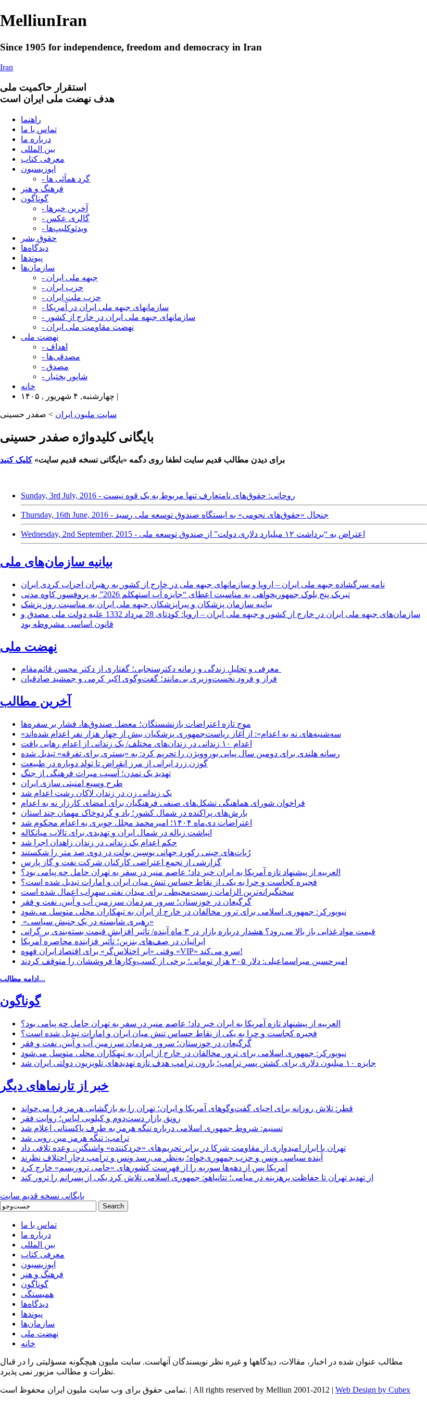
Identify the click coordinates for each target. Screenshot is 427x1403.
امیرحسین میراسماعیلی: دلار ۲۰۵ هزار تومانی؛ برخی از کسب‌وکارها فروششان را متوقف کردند (184, 961)
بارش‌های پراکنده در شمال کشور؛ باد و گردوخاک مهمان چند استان (134, 812)
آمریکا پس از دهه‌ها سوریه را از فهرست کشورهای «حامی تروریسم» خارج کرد (154, 1167)
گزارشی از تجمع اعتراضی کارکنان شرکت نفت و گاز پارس (121, 862)
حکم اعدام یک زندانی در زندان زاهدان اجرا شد (99, 842)
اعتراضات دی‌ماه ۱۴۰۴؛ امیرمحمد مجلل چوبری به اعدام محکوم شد (136, 822)
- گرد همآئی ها (66, 178)
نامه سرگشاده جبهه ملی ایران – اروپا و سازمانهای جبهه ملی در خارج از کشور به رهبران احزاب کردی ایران (203, 584)
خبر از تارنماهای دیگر (54, 1085)
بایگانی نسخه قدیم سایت (42, 1195)
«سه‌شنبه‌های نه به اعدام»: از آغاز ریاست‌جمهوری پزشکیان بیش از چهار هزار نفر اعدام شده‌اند (181, 733)
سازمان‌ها (38, 267)
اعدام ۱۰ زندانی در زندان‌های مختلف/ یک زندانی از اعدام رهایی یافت (136, 743)
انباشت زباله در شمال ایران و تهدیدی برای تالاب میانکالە (116, 832)
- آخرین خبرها (65, 208)
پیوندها (32, 257)
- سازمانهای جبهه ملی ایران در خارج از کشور (118, 317)
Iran (6, 67)
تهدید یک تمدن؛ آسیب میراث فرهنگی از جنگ (96, 773)
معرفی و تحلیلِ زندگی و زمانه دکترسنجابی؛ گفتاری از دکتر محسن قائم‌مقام (151, 668)
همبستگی (37, 1294)
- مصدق (55, 366)
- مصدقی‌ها (61, 356)
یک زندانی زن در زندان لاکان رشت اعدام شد (96, 793)
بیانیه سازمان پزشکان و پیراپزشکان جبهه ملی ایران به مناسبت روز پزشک (146, 604)
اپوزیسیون (38, 168)
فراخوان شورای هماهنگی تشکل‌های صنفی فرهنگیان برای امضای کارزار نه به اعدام (163, 803)
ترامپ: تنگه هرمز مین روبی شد (75, 1138)
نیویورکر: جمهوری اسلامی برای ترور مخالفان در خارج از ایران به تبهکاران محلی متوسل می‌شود (183, 911)
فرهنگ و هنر (42, 188)
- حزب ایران (62, 287)
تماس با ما (39, 129)
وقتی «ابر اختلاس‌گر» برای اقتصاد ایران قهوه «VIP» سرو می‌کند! (132, 951)
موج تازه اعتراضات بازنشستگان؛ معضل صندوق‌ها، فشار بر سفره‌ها (136, 723)
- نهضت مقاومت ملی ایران (88, 327)
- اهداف (55, 346)
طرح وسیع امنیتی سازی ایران (72, 783)
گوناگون (34, 198)
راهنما (31, 119)
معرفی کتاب (43, 159)
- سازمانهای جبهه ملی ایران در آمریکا (105, 307)
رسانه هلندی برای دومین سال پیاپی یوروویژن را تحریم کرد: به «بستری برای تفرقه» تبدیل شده (180, 753)
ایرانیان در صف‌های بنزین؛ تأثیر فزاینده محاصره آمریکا (113, 941)
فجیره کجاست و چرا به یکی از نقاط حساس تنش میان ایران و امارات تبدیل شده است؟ (169, 882)
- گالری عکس (66, 218)
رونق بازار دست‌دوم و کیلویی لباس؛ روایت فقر (101, 1118)
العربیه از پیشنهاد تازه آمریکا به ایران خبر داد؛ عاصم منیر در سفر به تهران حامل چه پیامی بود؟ (181, 872)
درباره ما (36, 139)
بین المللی (38, 149)
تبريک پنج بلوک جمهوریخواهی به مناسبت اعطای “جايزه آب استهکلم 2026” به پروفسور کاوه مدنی (185, 594)
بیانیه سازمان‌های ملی (56, 562)
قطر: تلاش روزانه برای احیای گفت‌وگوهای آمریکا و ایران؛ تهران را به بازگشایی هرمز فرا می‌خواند (187, 1108)
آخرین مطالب (35, 701)
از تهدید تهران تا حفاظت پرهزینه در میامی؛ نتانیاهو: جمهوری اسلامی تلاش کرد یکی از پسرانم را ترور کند (197, 1177)
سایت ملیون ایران (86, 414)
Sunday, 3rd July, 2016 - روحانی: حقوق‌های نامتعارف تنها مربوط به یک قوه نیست (158, 495)
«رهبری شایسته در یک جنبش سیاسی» (87, 921)
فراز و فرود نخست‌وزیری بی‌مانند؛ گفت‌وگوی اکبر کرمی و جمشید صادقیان (149, 678)
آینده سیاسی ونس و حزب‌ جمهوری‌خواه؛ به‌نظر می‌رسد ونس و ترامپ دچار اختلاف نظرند (172, 1157)
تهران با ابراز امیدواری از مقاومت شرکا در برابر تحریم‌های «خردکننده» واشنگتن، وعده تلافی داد (183, 1147)
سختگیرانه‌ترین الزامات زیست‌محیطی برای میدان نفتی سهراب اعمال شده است (157, 891)
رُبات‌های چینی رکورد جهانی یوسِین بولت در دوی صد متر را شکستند (136, 852)
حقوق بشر (39, 238)
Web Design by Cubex (372, 1389)
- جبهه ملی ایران (70, 277)
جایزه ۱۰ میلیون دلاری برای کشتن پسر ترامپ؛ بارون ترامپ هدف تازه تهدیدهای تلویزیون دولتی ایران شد (198, 1063)
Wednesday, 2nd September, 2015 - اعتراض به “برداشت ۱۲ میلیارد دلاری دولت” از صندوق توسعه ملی (193, 534)
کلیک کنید (16, 459)
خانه (28, 386)
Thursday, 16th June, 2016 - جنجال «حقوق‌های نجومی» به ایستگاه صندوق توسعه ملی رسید (175, 514)
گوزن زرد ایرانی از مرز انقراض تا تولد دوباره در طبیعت (114, 763)
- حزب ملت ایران (71, 297)
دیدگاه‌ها (34, 247)
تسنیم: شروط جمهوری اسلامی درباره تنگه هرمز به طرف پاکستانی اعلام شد (152, 1128)
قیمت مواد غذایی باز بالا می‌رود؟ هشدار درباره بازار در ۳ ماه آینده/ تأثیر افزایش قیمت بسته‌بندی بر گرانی (198, 931)
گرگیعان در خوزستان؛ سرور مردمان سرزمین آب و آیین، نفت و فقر (136, 901)
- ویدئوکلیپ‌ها (64, 228)
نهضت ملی (39, 336)
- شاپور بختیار (64, 376)
